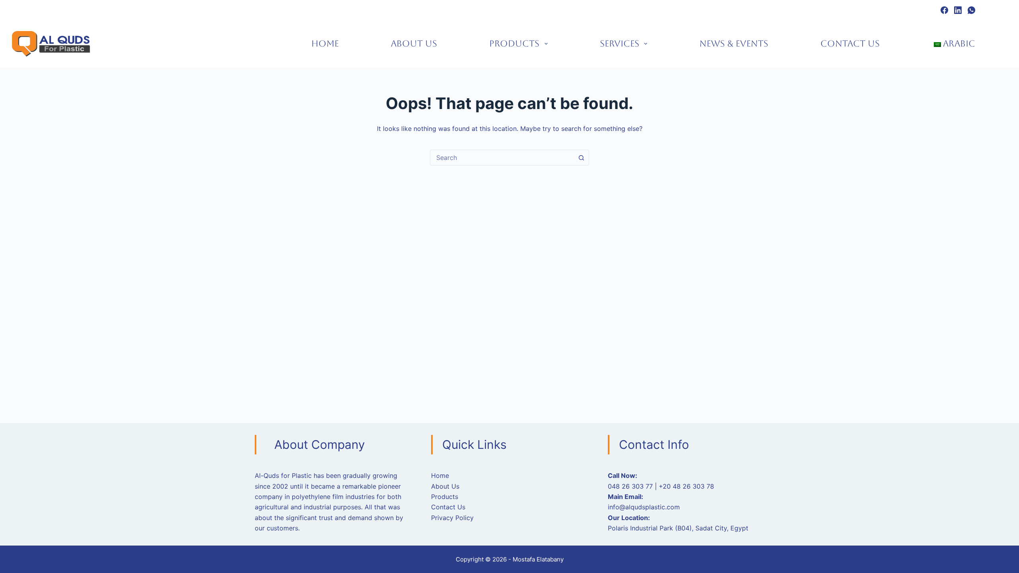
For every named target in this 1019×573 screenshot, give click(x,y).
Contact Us (850, 44)
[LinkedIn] (958, 10)
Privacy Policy (452, 518)
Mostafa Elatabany (538, 559)
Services (619, 44)
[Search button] (581, 157)
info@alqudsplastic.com (644, 507)
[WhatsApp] (971, 10)
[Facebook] (944, 10)
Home (325, 44)
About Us (414, 44)
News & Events (733, 44)
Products (514, 44)
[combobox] (502, 158)
